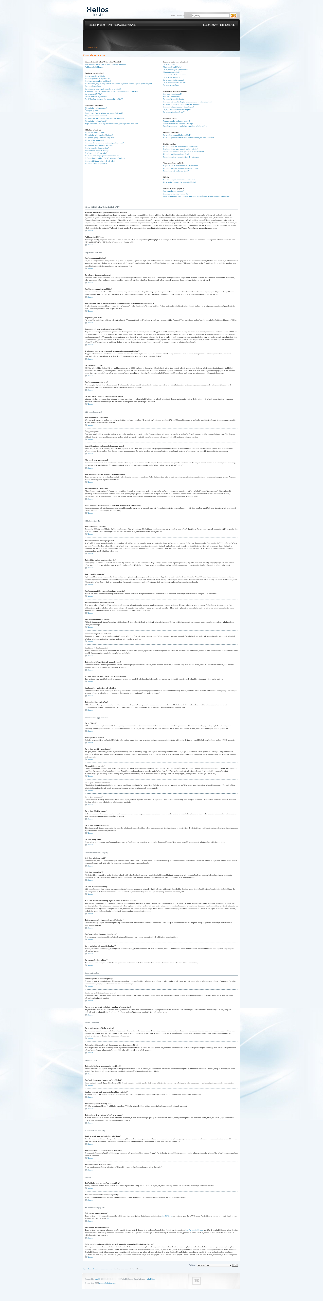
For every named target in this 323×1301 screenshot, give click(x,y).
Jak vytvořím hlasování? (94, 140)
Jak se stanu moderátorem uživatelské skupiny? (181, 104)
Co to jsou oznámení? (171, 77)
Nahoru (90, 231)
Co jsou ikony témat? (171, 85)
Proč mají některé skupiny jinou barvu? (178, 107)
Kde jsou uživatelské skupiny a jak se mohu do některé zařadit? (187, 102)
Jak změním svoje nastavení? (96, 108)
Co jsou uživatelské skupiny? (174, 99)
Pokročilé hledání (178, 15)
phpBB (97, 1279)
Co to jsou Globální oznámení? (175, 75)
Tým (84, 1269)
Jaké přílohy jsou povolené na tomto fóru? (179, 180)
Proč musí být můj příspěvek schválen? (100, 161)
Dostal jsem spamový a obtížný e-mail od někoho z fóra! (185, 126)
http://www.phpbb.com (194, 1230)
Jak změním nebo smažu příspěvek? (99, 135)
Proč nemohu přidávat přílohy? (97, 150)
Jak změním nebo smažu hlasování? (99, 145)
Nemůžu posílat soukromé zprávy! (176, 121)
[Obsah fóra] (97, 11)
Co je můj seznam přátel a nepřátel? (177, 135)
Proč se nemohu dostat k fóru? (97, 148)
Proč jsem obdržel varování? (96, 153)
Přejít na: (192, 1265)
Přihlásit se (227, 25)
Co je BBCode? (169, 64)
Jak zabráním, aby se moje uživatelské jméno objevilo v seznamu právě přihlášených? (118, 84)
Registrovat (210, 25)
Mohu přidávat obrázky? (172, 72)
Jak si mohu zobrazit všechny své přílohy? (179, 182)
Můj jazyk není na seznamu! (96, 116)
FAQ (110, 25)
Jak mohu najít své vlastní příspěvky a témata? (181, 157)
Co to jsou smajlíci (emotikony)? (175, 70)
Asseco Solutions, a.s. (107, 1283)
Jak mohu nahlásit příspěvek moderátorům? (102, 156)
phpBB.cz (151, 1279)
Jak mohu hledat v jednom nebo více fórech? (180, 146)
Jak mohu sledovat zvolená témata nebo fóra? (181, 168)
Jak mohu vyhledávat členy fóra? (176, 154)
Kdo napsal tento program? (173, 191)
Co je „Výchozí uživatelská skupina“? (177, 110)
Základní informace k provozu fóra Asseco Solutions (105, 64)
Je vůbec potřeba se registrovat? (97, 78)
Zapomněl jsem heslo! (93, 86)
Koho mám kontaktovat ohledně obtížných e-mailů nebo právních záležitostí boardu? (196, 196)
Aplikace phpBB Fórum (94, 67)
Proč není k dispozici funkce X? (175, 194)
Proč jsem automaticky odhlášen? (98, 81)
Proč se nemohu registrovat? (96, 97)
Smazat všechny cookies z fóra (100, 1269)
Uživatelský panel (125, 25)
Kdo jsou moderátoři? (171, 97)
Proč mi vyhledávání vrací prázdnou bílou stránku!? (183, 152)
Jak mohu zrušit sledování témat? (176, 171)
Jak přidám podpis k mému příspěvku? (100, 138)
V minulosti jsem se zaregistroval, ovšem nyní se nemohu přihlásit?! (111, 91)
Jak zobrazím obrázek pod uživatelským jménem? (104, 118)
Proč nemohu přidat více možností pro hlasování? (104, 143)
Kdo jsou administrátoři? (172, 94)
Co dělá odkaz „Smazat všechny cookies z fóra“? (104, 99)
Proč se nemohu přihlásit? (95, 76)
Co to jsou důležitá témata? (173, 80)
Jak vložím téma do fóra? (95, 132)
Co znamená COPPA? (93, 94)
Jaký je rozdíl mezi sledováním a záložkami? (180, 166)
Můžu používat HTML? (172, 67)
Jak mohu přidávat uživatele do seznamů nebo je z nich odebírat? (188, 138)
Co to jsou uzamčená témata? (174, 82)
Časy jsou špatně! (91, 111)
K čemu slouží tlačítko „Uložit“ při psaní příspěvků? (105, 158)
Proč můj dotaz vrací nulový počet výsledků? (180, 149)
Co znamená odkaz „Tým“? (174, 112)
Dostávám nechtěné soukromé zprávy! (178, 124)
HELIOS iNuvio (97, 25)
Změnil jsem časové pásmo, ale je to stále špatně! (104, 113)
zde (108, 1218)
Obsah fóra (92, 48)
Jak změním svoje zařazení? (95, 121)
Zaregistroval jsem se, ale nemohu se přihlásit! (103, 89)
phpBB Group (167, 1216)
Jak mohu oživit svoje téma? (96, 163)
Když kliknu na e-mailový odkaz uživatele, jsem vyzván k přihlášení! (112, 124)
